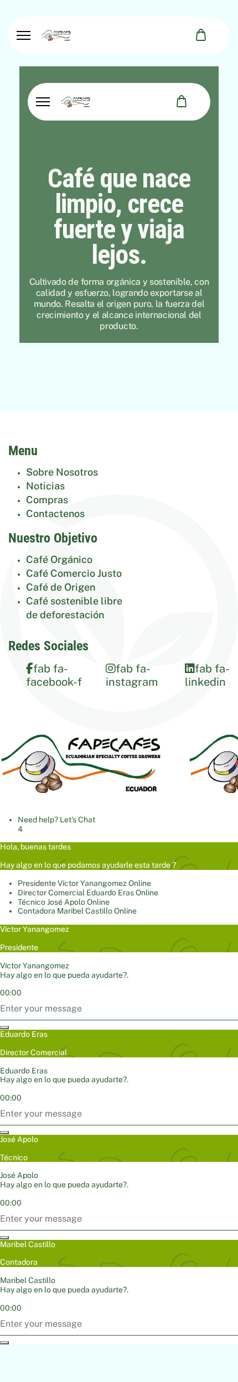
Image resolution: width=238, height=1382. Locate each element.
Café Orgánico (59, 559)
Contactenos (55, 513)
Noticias (45, 486)
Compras (47, 499)
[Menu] (23, 35)
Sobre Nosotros (62, 472)
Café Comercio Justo (74, 573)
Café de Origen (60, 587)
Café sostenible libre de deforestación (74, 607)
